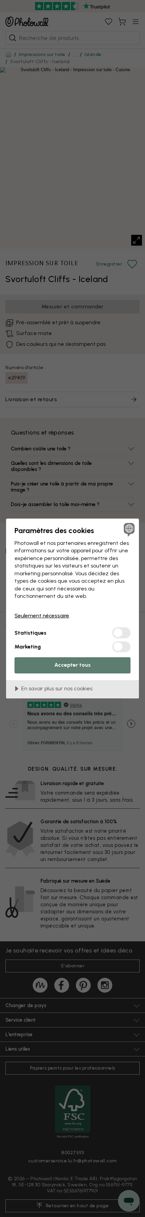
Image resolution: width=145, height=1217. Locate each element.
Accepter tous (72, 665)
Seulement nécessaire (41, 615)
